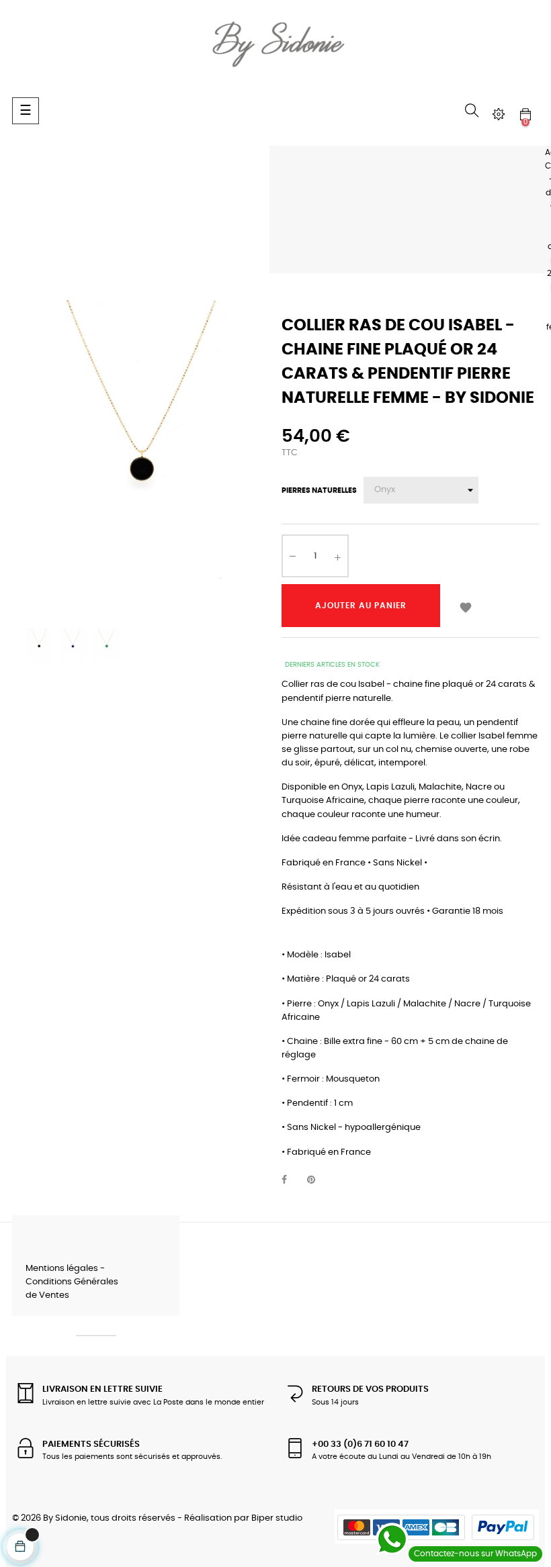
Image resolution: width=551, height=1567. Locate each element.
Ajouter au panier (361, 606)
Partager (292, 1180)
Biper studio (276, 1518)
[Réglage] (498, 115)
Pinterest (317, 1180)
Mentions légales (62, 1268)
